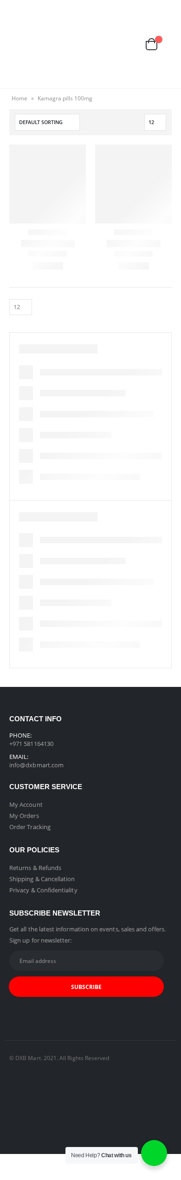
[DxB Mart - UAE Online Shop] (90, 44)
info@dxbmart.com (36, 765)
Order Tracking (30, 827)
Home (19, 98)
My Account (26, 804)
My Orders (24, 815)
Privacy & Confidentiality (43, 890)
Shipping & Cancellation (42, 879)
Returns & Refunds (35, 868)
